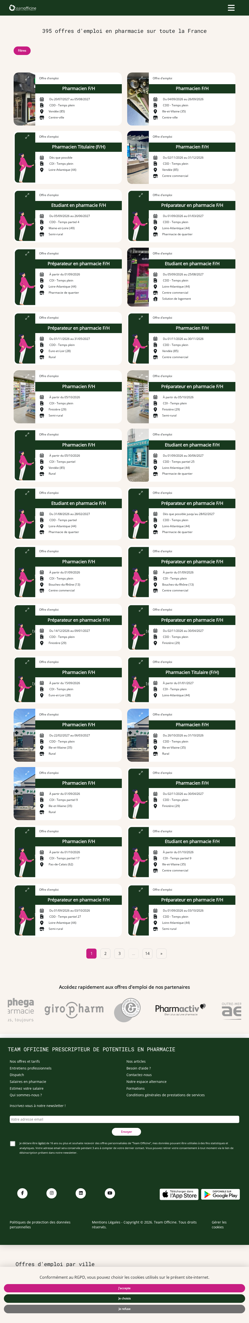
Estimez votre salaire (27, 1088)
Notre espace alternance (146, 1081)
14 (147, 953)
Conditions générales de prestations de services (165, 1095)
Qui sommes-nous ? (26, 1095)
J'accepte (124, 1288)
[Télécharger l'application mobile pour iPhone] (179, 1194)
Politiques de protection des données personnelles (40, 1224)
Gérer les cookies (219, 1224)
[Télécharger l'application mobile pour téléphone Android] (220, 1194)
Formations (135, 1088)
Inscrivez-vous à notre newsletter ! (38, 1105)
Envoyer (126, 1132)
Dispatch (17, 1074)
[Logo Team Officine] (22, 7)
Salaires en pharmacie (28, 1081)
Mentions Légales (106, 1222)
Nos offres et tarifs (25, 1061)
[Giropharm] (66, 1010)
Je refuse (125, 1309)
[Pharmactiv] (173, 1010)
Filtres (22, 50)
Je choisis (124, 1298)
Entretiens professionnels (31, 1068)
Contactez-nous (139, 1074)
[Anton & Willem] (120, 1010)
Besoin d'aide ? (138, 1068)
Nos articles (136, 1061)
